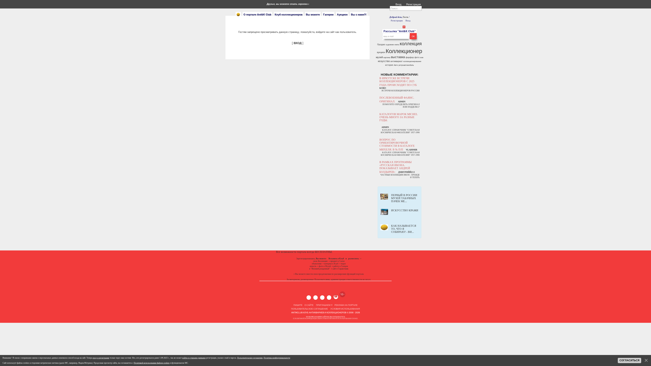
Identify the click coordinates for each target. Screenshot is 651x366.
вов (421, 57)
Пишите (297, 304)
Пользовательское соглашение (309, 308)
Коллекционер (404, 51)
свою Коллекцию (320, 261)
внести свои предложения (318, 274)
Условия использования (345, 308)
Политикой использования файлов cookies (152, 363)
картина (386, 57)
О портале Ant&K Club (257, 14)
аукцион (381, 52)
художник (390, 44)
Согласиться (629, 360)
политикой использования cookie (342, 318)
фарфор (410, 57)
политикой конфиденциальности (309, 318)
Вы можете (313, 14)
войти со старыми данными (193, 358)
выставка (398, 57)
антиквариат (396, 61)
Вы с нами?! (358, 14)
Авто (396, 65)
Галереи (328, 14)
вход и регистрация (101, 358)
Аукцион (342, 14)
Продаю (381, 44)
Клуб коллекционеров (288, 14)
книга (396, 44)
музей (379, 57)
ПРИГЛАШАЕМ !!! (324, 304)
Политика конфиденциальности (277, 358)
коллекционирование (412, 61)
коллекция (411, 43)
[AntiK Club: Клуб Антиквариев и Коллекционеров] (238, 14)
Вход (399, 4)
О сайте (308, 304)
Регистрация (414, 4)
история (389, 64)
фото (417, 57)
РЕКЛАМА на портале (346, 304)
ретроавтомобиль (406, 65)
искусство (384, 61)
